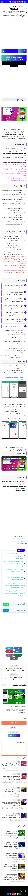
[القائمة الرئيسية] (3, 51)
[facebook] (13, 2)
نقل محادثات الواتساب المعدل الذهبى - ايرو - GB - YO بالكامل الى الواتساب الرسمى (14, 448)
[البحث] (2, 2)
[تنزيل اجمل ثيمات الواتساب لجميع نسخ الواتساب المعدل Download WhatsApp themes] (24, 789)
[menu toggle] (25, 2)
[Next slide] (2, 685)
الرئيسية (21, 51)
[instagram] (15, 2)
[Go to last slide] (5, 685)
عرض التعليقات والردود (13, 735)
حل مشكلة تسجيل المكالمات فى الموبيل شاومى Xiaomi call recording (11, 816)
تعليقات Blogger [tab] (14, 723)
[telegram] (10, 2)
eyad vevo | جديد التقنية (14, 7)
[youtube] (18, 2)
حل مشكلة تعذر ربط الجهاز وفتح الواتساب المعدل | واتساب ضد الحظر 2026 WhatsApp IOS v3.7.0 (13, 593)
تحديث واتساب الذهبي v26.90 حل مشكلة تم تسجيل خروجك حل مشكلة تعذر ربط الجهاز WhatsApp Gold (13, 556)
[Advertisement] (14, 33)
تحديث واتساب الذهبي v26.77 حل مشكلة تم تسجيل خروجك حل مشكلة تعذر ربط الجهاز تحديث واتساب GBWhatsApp (13, 585)
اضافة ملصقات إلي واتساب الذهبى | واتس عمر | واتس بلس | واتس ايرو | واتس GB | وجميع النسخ (11, 777)
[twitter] (22, 2)
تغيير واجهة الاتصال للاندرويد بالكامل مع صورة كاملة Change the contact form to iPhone (11, 803)
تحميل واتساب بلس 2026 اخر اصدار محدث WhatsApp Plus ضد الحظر (14, 578)
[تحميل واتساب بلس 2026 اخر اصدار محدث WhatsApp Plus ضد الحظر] (21, 866)
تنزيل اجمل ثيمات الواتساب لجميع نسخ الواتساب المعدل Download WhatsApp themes (12, 791)
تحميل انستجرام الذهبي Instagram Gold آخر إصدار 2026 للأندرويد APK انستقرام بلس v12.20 (13, 571)
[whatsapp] (20, 2)
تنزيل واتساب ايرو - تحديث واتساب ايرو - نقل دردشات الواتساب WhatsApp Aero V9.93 (11, 765)
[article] (14, 667)
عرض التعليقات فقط (13, 732)
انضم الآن (6, 604)
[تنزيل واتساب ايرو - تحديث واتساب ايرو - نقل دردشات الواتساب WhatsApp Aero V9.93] (24, 763)
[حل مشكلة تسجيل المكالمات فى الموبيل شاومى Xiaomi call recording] (24, 815)
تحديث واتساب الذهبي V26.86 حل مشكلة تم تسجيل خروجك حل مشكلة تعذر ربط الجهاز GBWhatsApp (13, 564)
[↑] (14, 888)
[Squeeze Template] (25, 891)
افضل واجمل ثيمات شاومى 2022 (14, 224)
